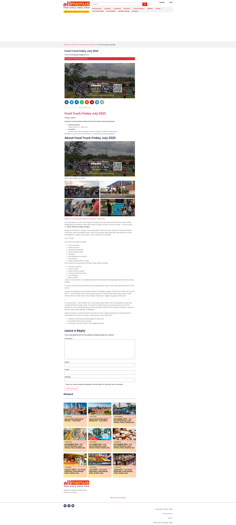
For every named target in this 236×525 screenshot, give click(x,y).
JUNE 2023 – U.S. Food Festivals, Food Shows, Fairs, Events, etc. (123, 471)
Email (67, 369)
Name (67, 362)
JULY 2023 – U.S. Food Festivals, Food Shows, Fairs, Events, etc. (98, 471)
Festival (74, 45)
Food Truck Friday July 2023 (85, 113)
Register (162, 2)
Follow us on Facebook (73, 219)
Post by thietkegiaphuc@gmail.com (77, 55)
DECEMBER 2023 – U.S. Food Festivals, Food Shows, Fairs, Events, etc (124, 421)
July (86, 59)
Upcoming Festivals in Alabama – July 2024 (98, 420)
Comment (69, 338)
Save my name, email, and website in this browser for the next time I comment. (94, 384)
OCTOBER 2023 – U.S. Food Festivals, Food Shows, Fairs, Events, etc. (99, 446)
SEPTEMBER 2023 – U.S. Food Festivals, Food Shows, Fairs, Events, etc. (124, 446)
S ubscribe (101, 219)
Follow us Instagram (89, 219)
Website (68, 377)
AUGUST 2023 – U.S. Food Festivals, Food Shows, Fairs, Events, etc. (75, 471)
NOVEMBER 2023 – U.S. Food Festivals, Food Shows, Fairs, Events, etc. (75, 446)
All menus (67, 45)
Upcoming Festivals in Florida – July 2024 (74, 420)
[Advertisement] (118, 28)
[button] (77, 12)
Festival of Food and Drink (87, 45)
